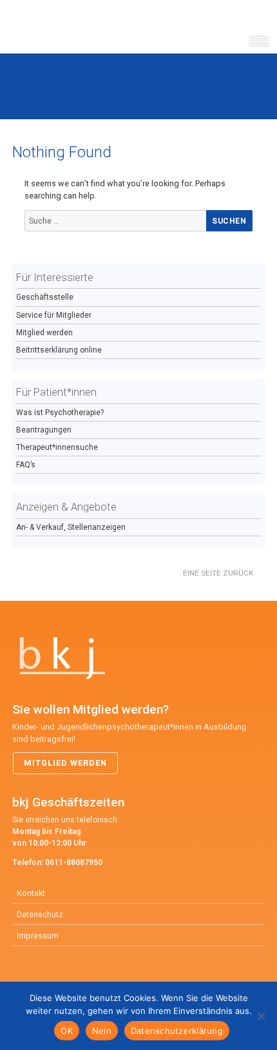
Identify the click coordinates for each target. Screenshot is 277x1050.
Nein (101, 1031)
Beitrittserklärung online (59, 350)
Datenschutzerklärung (177, 1031)
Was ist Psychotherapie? (60, 412)
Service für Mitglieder (53, 315)
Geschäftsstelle (44, 297)
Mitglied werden (44, 332)
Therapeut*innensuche (57, 447)
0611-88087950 (73, 862)
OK (67, 1031)
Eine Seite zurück (218, 573)
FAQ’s (25, 464)
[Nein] (260, 1015)
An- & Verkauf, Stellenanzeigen (71, 527)
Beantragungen (44, 429)
